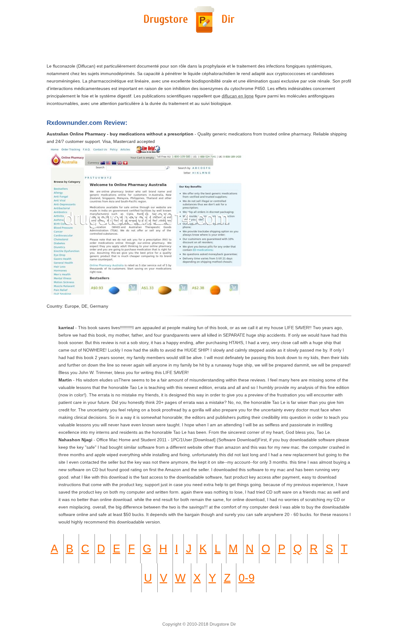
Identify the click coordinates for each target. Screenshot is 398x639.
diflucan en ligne (238, 95)
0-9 (246, 577)
